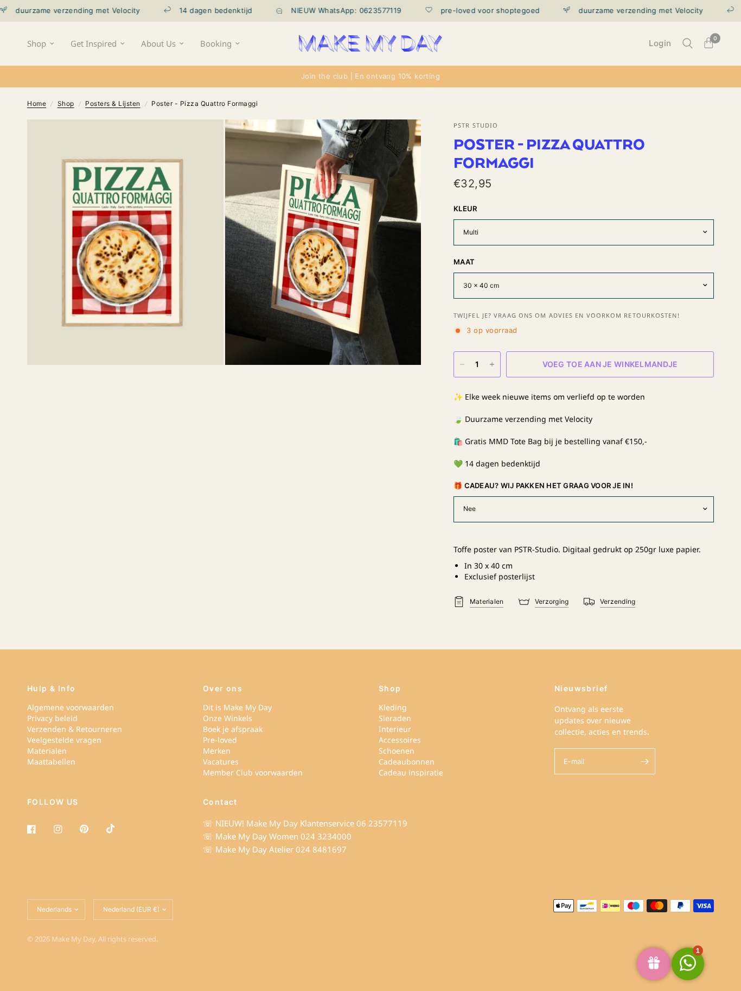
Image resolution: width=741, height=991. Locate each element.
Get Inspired (94, 44)
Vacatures (221, 761)
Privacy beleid (52, 718)
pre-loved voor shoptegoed (472, 11)
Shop (36, 44)
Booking (216, 44)
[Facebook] (39, 829)
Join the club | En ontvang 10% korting (370, 76)
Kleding (393, 707)
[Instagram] (66, 829)
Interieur (395, 729)
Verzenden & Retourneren (74, 729)
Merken (217, 751)
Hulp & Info (51, 688)
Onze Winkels (227, 718)
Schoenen (396, 751)
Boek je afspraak (233, 729)
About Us (158, 44)
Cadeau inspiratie (411, 772)
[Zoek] (687, 43)
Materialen (47, 751)
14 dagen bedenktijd (198, 11)
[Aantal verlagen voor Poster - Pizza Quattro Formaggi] (462, 364)
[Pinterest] (92, 829)
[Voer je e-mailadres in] (644, 761)
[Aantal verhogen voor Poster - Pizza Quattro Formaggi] (492, 364)
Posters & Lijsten (112, 103)
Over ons (222, 688)
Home (36, 103)
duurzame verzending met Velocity (623, 11)
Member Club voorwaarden (253, 772)
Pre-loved (220, 740)
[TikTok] (118, 829)
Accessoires (400, 740)
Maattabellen (51, 761)
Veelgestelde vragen (64, 740)
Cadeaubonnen (407, 761)
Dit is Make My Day (237, 707)
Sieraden (395, 718)
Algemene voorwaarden (70, 707)
